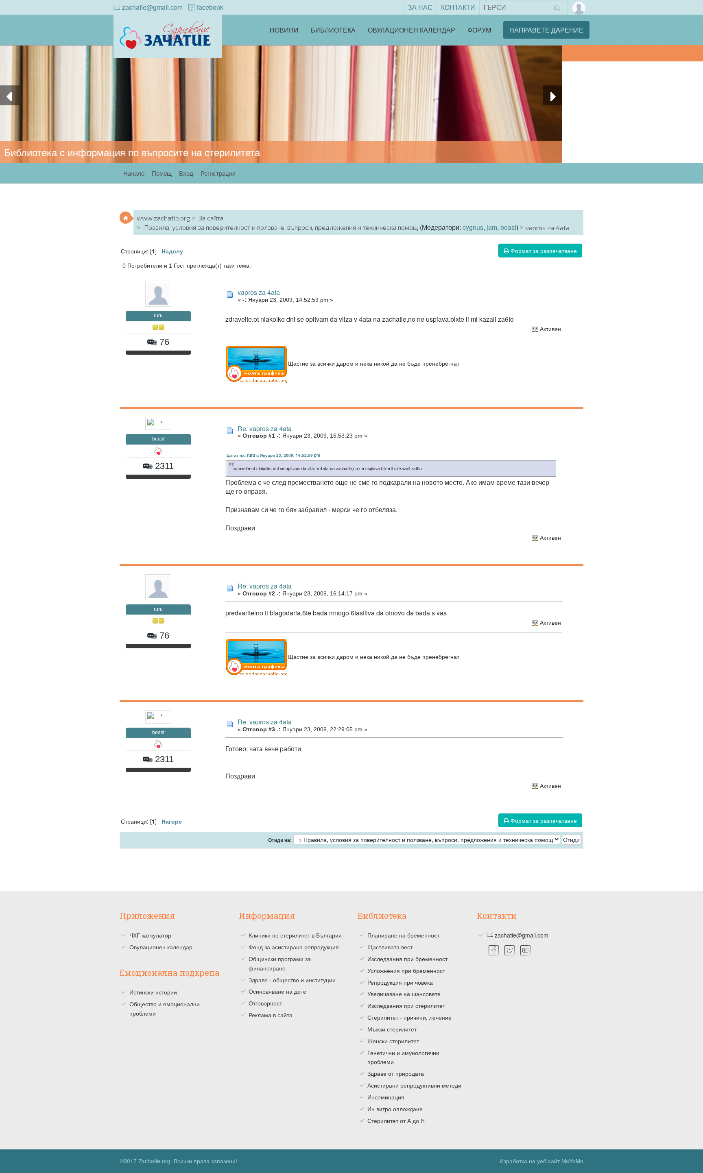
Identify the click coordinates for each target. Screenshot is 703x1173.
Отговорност (265, 1003)
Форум (479, 30)
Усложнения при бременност (406, 970)
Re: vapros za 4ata (265, 428)
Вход (186, 173)
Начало (133, 173)
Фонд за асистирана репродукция (294, 947)
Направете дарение (546, 30)
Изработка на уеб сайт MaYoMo (541, 1161)
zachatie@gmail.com (152, 7)
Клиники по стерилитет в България (295, 935)
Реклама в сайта (271, 1015)
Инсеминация (385, 1097)
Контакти (458, 7)
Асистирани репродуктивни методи (414, 1085)
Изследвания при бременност (407, 959)
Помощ (162, 173)
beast (508, 227)
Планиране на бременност (403, 935)
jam (492, 227)
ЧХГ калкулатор (150, 935)
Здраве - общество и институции (292, 980)
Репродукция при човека (400, 982)
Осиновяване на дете (277, 991)
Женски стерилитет (393, 1041)
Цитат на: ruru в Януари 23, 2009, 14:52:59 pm (273, 455)
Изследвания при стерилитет (406, 1005)
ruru (158, 315)
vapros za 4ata (259, 292)
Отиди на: (280, 840)
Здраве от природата (395, 1073)
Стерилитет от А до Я (396, 1120)
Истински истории (153, 992)
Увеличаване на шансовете (404, 994)
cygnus (473, 227)
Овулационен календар (411, 30)
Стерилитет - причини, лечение (409, 1017)
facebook (210, 7)
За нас (420, 7)
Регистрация (218, 173)
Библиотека (333, 30)
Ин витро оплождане (395, 1109)
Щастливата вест (390, 947)
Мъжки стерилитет (392, 1029)
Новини (284, 30)
